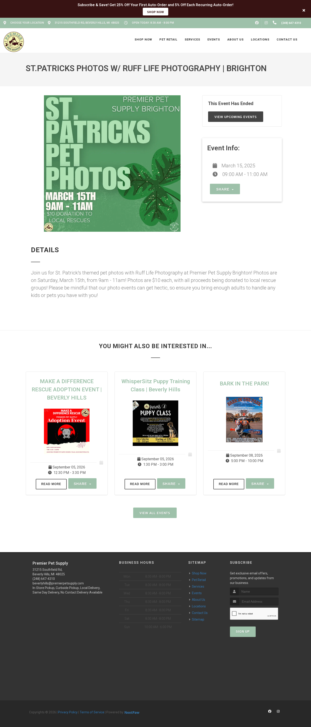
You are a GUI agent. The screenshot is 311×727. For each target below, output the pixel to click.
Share (223, 189)
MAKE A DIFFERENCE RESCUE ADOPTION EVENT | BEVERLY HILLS (67, 389)
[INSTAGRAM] (266, 23)
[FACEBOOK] (256, 23)
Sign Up (243, 631)
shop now (155, 12)
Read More (51, 484)
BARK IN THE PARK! (244, 383)
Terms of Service (92, 712)
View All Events (155, 513)
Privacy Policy (68, 712)
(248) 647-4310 (44, 579)
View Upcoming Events (235, 117)
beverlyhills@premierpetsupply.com (58, 583)
